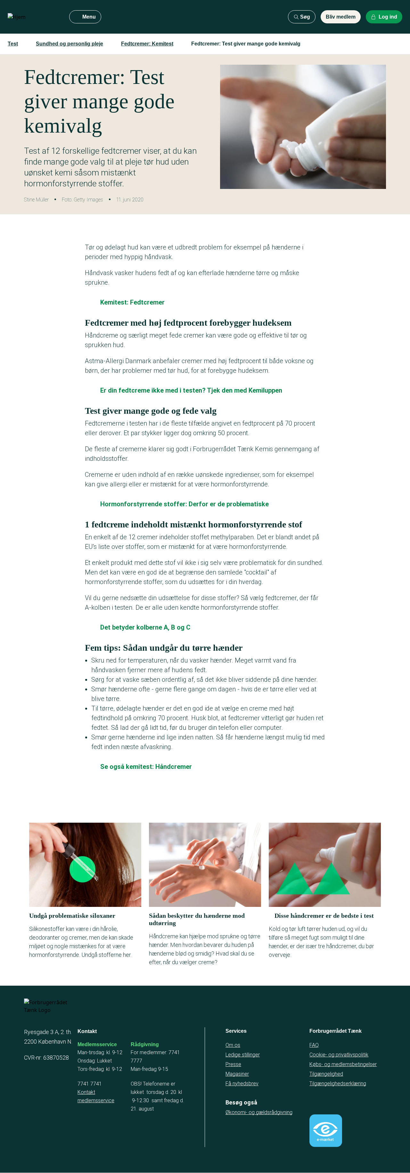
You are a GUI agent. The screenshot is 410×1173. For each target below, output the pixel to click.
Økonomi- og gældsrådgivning (259, 1112)
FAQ (314, 1045)
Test (13, 43)
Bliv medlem (341, 17)
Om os (233, 1045)
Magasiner (237, 1074)
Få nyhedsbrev (242, 1083)
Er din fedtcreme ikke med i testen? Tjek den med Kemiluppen (191, 390)
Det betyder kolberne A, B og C (145, 627)
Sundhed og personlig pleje (69, 43)
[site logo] (33, 17)
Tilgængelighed (326, 1074)
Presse (233, 1064)
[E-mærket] (325, 1130)
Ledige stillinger (243, 1055)
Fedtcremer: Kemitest (147, 43)
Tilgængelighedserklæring (337, 1083)
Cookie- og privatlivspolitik (338, 1055)
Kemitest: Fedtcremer (132, 302)
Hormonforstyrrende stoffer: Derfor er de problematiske (184, 504)
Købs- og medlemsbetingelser (343, 1064)
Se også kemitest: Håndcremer (146, 766)
